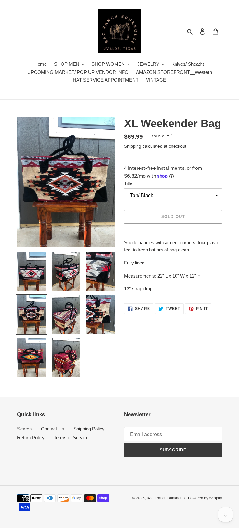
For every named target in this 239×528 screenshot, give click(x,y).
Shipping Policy (89, 428)
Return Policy (31, 437)
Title (128, 183)
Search (24, 428)
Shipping (132, 146)
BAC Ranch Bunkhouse (167, 498)
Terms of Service (71, 437)
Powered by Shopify (205, 498)
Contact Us (52, 428)
